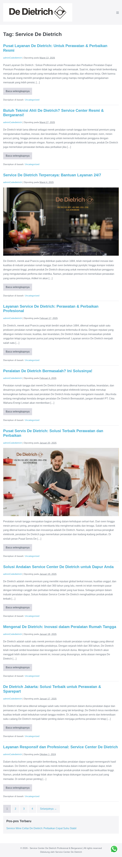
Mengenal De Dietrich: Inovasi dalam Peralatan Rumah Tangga (59, 627)
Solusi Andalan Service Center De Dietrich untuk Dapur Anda (58, 567)
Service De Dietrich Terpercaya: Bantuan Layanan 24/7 (52, 175)
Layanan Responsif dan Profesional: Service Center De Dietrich (60, 747)
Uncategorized (32, 99)
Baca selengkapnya (18, 92)
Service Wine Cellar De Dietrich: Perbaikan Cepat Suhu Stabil (41, 828)
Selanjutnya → (48, 808)
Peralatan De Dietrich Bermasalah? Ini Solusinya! (47, 371)
